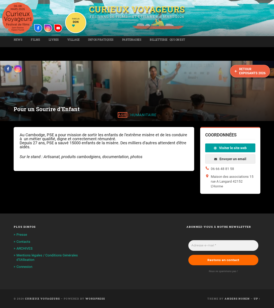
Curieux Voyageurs (137, 9)
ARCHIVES (24, 248)
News (18, 40)
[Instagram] (48, 28)
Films (35, 40)
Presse (21, 235)
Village (73, 40)
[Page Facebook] (8, 69)
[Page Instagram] (18, 69)
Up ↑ (257, 298)
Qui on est (177, 40)
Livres (54, 40)
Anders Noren (237, 298)
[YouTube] (58, 28)
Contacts (23, 242)
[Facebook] (38, 28)
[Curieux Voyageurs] (18, 18)
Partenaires (131, 40)
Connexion (24, 267)
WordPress (95, 298)
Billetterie (158, 40)
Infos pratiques (101, 40)
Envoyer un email (232, 159)
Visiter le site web (232, 148)
